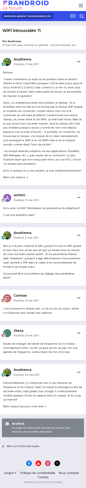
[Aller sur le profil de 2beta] (7, 333)
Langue (9, 473)
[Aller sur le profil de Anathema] (7, 62)
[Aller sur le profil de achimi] (7, 198)
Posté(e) (26, 64)
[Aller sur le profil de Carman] (7, 298)
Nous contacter (69, 473)
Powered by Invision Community (43, 482)
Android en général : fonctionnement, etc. (50, 45)
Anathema (14, 41)
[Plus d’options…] (79, 61)
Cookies (43, 477)
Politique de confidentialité (37, 473)
